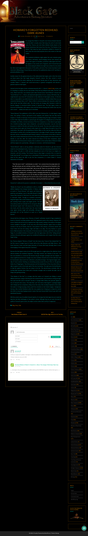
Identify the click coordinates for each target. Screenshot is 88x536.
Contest (73, 346)
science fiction (74, 441)
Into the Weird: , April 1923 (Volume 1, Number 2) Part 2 (76, 255)
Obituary (73, 408)
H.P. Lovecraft (74, 378)
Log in (72, 490)
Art (71, 317)
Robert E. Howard (75, 433)
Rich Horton (74, 430)
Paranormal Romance (76, 411)
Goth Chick (73, 375)
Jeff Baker (73, 231)
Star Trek (73, 453)
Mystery (73, 399)
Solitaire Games (74, 450)
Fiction (72, 366)
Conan (72, 343)
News (72, 405)
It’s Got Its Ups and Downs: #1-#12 (77, 233)
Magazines (73, 390)
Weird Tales (73, 471)
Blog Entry (15, 305)
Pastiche (73, 416)
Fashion (73, 363)
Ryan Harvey (40, 36)
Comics (72, 340)
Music (72, 396)
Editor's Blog (74, 357)
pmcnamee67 (18, 351)
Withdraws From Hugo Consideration (76, 246)
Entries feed (74, 493)
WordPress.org (74, 499)
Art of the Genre (75, 320)
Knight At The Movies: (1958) (76, 284)
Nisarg (57, 533)
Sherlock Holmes (75, 447)
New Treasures (74, 402)
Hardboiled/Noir (75, 381)
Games (72, 372)
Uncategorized (74, 464)
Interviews (73, 384)
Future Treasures (75, 369)
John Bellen (73, 282)
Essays (72, 360)
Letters (72, 387)
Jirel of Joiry (51, 88)
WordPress (47, 533)
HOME (71, 28)
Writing (73, 477)
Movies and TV (74, 393)
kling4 (72, 244)
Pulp (20, 305)
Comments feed (75, 496)
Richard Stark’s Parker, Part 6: (76, 301)
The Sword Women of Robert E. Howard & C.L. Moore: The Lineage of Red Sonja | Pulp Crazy (36, 364)
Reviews (73, 422)
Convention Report (75, 349)
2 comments (49, 36)
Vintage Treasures (75, 468)
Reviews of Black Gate (76, 425)
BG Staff (73, 326)
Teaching (73, 457)
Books (72, 337)
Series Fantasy (74, 444)
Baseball (73, 323)
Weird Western (74, 474)
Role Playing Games (75, 436)
